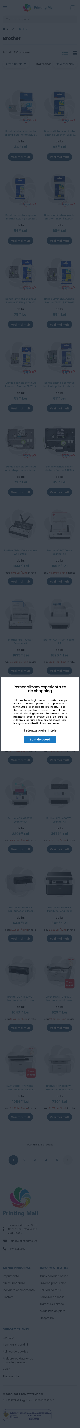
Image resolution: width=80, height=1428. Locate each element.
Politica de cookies (48, 723)
